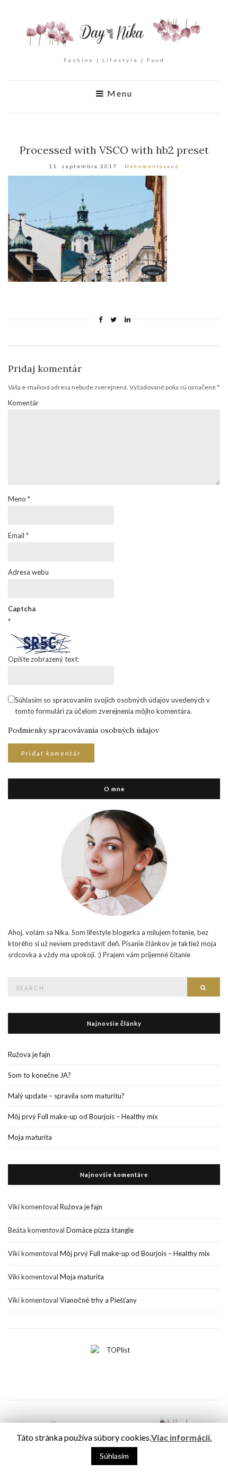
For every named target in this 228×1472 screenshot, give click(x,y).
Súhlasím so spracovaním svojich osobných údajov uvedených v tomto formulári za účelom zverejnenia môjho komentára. (112, 705)
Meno (19, 499)
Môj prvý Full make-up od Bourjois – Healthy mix (83, 1116)
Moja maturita (30, 1137)
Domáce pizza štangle (100, 1230)
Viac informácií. (181, 1437)
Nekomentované (152, 166)
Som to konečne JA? (39, 1075)
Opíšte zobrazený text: (43, 659)
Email (18, 535)
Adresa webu (28, 572)
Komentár (23, 403)
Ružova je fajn (29, 1054)
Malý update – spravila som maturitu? (66, 1096)
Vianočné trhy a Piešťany (98, 1300)
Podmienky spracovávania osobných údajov (83, 730)
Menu (118, 93)
